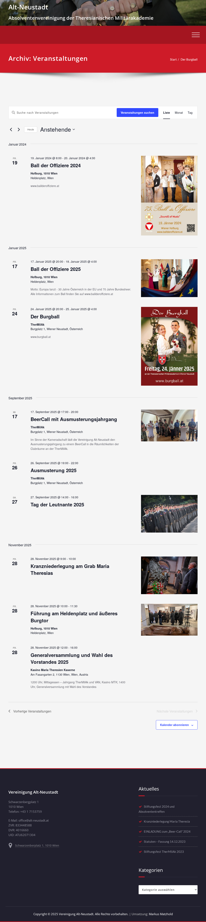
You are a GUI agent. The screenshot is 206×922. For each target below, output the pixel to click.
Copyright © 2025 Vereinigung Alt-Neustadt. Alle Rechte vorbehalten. (80, 914)
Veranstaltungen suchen (137, 112)
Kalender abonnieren (174, 725)
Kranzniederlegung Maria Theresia (167, 821)
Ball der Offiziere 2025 (56, 268)
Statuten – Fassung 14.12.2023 (164, 841)
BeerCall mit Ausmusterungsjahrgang (74, 419)
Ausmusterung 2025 (53, 470)
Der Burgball (189, 59)
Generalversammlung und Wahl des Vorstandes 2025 (72, 658)
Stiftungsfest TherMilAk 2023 (164, 851)
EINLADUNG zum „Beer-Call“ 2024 (167, 831)
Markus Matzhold (161, 914)
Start (173, 59)
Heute (30, 129)
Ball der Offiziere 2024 (56, 165)
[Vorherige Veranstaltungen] (10, 129)
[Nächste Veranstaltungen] (18, 129)
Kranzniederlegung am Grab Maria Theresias (70, 569)
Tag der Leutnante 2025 (57, 504)
